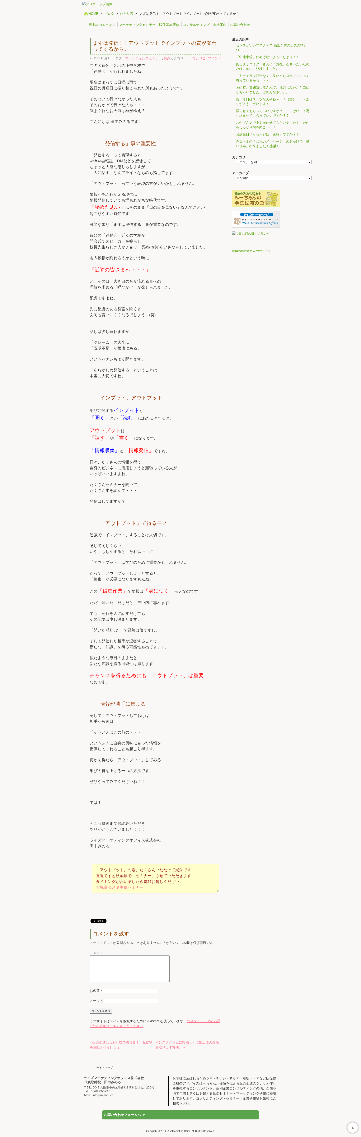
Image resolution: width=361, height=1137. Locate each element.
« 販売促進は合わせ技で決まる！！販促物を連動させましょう (121, 1045)
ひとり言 (126, 13)
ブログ (109, 13)
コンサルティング (196, 25)
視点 (167, 58)
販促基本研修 (169, 25)
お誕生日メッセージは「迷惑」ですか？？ (267, 134)
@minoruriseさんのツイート (252, 251)
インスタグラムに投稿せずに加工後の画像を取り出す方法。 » (187, 1045)
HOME (93, 13)
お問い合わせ (240, 25)
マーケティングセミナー (137, 25)
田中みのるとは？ (102, 25)
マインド (214, 58)
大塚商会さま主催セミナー (120, 887)
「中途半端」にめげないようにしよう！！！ (269, 57)
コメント (96, 953)
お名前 (95, 990)
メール (96, 1001)
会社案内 (219, 25)
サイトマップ (105, 1067)
